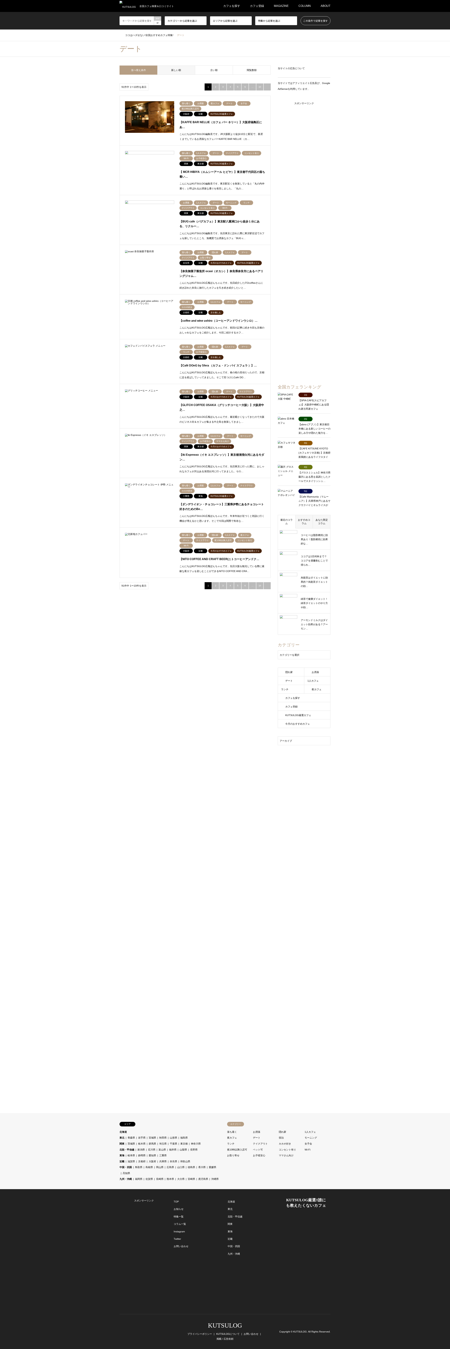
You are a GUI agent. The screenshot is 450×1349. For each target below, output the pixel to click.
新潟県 (141, 1149)
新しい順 (176, 70)
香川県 (202, 1167)
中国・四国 (126, 1167)
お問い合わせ (181, 1246)
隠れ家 (289, 672)
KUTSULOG (225, 1325)
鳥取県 (138, 1167)
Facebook (125, 1331)
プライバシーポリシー (199, 1333)
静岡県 (142, 1155)
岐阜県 (131, 1155)
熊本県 (170, 1179)
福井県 (172, 1149)
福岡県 (138, 1179)
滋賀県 (131, 1161)
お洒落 (315, 672)
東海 (122, 1155)
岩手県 (142, 1137)
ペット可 (258, 1149)
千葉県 (173, 1143)
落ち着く (232, 1131)
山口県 (181, 1167)
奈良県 (173, 1161)
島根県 (149, 1167)
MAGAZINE (281, 5)
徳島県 (191, 1167)
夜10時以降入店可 (237, 1149)
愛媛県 (212, 1167)
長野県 (194, 1149)
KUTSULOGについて (228, 1333)
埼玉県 (163, 1143)
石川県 (151, 1149)
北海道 (123, 1131)
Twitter (177, 1238)
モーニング (311, 1137)
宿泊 (281, 1137)
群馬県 (152, 1143)
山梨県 (183, 1149)
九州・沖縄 (126, 1179)
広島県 (170, 1167)
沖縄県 (215, 1179)
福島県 (184, 1137)
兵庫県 (163, 1161)
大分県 (181, 1179)
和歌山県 (185, 1161)
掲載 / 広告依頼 (225, 1338)
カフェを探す (231, 5)
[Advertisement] (304, 236)
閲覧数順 (252, 70)
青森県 (131, 1137)
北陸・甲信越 (127, 1149)
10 (260, 87)
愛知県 (152, 1155)
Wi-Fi (307, 1149)
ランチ (284, 689)
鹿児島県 (203, 1179)
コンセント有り (287, 1149)
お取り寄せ (233, 1155)
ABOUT (325, 5)
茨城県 (131, 1143)
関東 (122, 1143)
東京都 (184, 1143)
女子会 (308, 1143)
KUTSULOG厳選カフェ (298, 715)
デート (289, 680)
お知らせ (179, 1209)
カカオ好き (285, 1143)
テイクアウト (260, 1143)
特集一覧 (179, 1216)
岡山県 (159, 1167)
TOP (176, 1201)
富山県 (162, 1149)
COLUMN (304, 5)
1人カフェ (313, 680)
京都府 (142, 1161)
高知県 (126, 1173)
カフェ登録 (257, 5)
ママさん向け (286, 1155)
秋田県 (163, 1137)
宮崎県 (191, 1179)
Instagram (179, 1231)
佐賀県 (149, 1179)
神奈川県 (196, 1143)
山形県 (173, 1137)
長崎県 (159, 1179)
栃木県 (142, 1143)
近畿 (122, 1161)
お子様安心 (259, 1155)
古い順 (214, 70)
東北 (122, 1137)
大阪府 (152, 1161)
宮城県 (152, 1137)
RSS (134, 1331)
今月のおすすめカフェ (297, 723)
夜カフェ (317, 689)
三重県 (163, 1155)
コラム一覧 (180, 1224)
